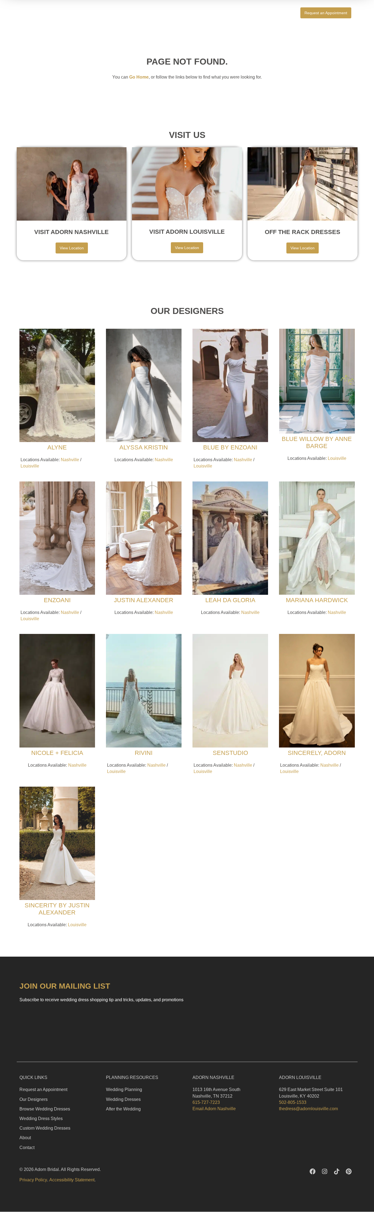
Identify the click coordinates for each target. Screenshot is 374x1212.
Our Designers (33, 1099)
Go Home (139, 77)
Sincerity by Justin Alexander (57, 909)
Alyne (57, 447)
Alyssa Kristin (143, 447)
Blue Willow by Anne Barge (317, 442)
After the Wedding (123, 1109)
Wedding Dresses (123, 1099)
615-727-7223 (206, 1102)
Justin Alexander (143, 600)
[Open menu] (363, 12)
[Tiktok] (337, 1171)
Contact (26, 1147)
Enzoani (57, 600)
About (25, 1137)
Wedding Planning (124, 1089)
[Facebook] (313, 1171)
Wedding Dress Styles (41, 1118)
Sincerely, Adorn (317, 752)
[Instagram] (325, 1171)
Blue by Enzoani (230, 447)
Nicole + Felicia (57, 752)
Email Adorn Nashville (214, 1108)
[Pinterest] (349, 1171)
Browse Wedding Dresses (44, 1109)
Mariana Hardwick (317, 600)
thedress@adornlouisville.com (308, 1108)
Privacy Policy (33, 1180)
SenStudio (230, 752)
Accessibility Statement (71, 1180)
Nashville (70, 459)
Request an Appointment (43, 1089)
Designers (276, 13)
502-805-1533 (292, 1102)
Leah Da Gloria (230, 600)
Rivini (144, 752)
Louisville (30, 466)
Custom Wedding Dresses (44, 1128)
